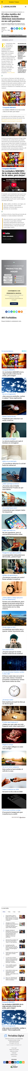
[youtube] (10, 1062)
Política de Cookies (14, 1051)
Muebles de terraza (7, 280)
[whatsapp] (20, 1062)
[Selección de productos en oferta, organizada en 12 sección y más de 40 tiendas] (14, 262)
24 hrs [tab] (4, 911)
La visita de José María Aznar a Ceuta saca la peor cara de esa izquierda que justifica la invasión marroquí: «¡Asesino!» (12, 960)
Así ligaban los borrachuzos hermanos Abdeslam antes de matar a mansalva (21, 55)
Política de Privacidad (14, 1049)
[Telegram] (22, 28)
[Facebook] (12, 28)
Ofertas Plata (19, 280)
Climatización (8, 274)
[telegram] (18, 1062)
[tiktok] (12, 1062)
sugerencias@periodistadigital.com (14, 1044)
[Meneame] (24, 28)
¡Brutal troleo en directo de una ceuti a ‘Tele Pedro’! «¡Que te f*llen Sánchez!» (12, 941)
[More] (12, 31)
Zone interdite (10, 72)
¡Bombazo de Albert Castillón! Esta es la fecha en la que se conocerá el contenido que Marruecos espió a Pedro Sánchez (12, 925)
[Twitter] (14, 28)
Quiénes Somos (14, 1054)
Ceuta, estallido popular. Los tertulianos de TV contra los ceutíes (11, 966)
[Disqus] (14, 840)
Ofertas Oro (18, 278)
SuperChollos (19, 276)
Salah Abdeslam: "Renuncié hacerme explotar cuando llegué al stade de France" (22, 70)
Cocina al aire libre (8, 277)
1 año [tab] (19, 911)
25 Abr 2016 (4, 30)
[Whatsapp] (19, 28)
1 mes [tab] (14, 911)
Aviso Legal (14, 1048)
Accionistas (14, 1056)
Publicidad (14, 1052)
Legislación (10, 7)
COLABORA (14, 303)
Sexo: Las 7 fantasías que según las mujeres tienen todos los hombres (11, 979)
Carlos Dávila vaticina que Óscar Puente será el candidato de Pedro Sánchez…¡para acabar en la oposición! (12, 972)
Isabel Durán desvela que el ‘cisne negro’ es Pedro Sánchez (12, 953)
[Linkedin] (17, 28)
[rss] (23, 1062)
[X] (7, 1062)
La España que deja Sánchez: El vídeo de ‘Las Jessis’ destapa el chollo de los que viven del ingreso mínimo (12, 947)
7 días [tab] (9, 911)
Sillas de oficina (7, 282)
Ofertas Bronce (19, 282)
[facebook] (4, 1062)
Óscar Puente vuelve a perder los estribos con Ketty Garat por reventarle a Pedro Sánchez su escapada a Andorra (12, 918)
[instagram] (15, 1062)
